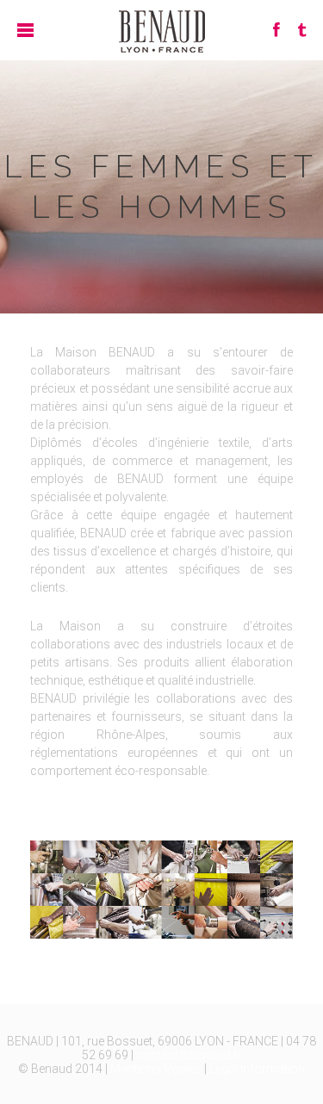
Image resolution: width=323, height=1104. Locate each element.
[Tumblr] (301, 30)
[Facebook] (276, 30)
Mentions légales (156, 1069)
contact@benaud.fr (188, 1055)
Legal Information (257, 1069)
